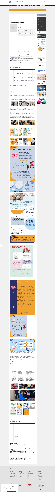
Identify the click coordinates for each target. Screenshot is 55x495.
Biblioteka (40, 26)
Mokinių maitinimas (21, 475)
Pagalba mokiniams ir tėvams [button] (18, 5)
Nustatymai (5, 491)
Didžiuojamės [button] (31, 5)
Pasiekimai (11, 472)
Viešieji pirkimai (30, 475)
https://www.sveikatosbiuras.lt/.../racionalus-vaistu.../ (16, 421)
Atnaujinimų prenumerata (42, 29)
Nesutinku (9, 491)
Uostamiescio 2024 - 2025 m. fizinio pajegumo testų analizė (18, 126)
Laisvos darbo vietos (40, 473)
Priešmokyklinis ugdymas (22, 472)
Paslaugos (12, 7)
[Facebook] (19, 485)
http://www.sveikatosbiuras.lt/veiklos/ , (16, 457)
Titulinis (9, 7)
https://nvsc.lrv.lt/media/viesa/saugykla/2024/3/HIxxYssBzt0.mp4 (17, 359)
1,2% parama (30, 476)
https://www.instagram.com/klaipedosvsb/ (20, 459)
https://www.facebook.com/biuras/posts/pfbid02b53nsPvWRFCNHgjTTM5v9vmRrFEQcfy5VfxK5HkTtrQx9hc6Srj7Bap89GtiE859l (23, 419)
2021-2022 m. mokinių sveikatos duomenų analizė (18, 73)
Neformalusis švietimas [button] (26, 5)
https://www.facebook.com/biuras (26, 458)
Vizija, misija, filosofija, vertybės (13, 473)
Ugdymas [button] (12, 5)
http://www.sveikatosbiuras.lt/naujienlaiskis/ (17, 453)
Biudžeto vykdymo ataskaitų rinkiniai (32, 472)
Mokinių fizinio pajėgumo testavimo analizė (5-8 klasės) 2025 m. (20, 81)
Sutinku (14, 491)
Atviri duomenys (39, 479)
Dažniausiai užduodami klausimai (41, 475)
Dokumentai (40, 21)
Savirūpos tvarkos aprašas (14, 445)
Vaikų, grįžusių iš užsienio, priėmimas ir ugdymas (13, 476)
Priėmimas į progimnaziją (12, 475)
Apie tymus (13, 361)
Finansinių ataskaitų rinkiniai (31, 473)
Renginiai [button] (36, 5)
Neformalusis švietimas (22, 473)
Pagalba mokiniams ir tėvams (16, 7)
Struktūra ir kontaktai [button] (42, 5)
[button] (43, 1)
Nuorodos (39, 472)
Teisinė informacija (40, 478)
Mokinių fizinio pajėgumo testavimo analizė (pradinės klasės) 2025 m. (20, 80)
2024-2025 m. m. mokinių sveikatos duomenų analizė (19, 70)
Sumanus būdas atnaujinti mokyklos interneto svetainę (37, 490)
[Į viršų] (45, 489)
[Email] (20, 485)
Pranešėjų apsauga (40, 476)
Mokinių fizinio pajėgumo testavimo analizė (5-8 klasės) (19, 77)
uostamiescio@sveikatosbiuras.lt (23, 41)
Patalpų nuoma (21, 476)
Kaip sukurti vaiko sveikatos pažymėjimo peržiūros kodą (19, 444)
